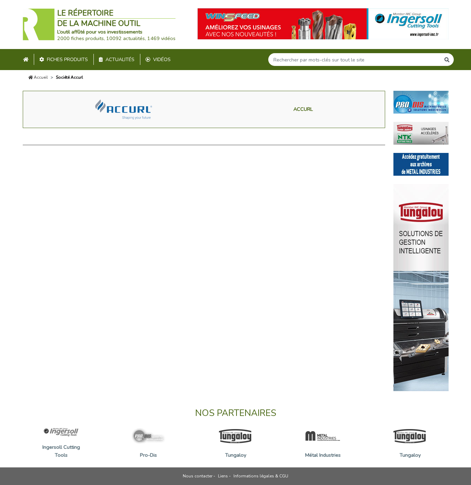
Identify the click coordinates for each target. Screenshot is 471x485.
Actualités (120, 59)
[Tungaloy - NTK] (421, 132)
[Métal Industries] (421, 163)
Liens (223, 476)
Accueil (40, 77)
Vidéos (162, 59)
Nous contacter (197, 476)
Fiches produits (67, 59)
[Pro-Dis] (421, 101)
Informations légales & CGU (260, 476)
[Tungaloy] (421, 286)
